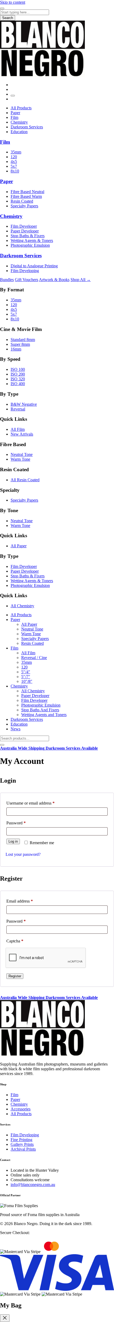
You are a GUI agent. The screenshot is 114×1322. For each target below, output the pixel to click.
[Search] (13, 95)
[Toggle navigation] (2, 8)
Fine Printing (21, 1139)
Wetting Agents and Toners (44, 714)
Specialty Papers (24, 206)
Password (23, 822)
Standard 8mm (23, 339)
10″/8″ (26, 681)
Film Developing (25, 270)
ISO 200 (18, 374)
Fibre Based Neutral (27, 191)
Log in (13, 841)
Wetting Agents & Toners (32, 240)
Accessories (20, 1109)
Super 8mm (20, 344)
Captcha (14, 941)
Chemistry (19, 122)
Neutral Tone (22, 454)
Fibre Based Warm (26, 196)
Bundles (7, 279)
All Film (18, 429)
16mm (16, 349)
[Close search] (2, 745)
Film (14, 117)
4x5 (14, 161)
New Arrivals (22, 434)
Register (14, 976)
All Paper (19, 546)
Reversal (18, 409)
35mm (16, 152)
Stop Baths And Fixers (40, 710)
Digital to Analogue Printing (34, 266)
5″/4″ (25, 672)
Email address (27, 901)
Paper (15, 112)
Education (19, 131)
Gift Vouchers (26, 279)
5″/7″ (25, 676)
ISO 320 (18, 379)
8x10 (15, 171)
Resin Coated (22, 201)
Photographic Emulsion (30, 245)
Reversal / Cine (34, 657)
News (15, 729)
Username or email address (38, 803)
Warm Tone (20, 459)
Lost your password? (23, 854)
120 (14, 157)
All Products (21, 108)
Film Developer (24, 226)
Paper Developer (25, 231)
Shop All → (81, 279)
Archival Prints (23, 1149)
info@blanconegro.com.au (33, 1184)
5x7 (14, 166)
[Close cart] (5, 1318)
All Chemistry (22, 606)
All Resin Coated (25, 480)
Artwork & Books (54, 279)
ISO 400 (18, 383)
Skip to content (12, 2)
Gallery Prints (22, 1144)
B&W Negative (24, 404)
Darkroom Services (27, 127)
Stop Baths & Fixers (28, 235)
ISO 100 (18, 369)
